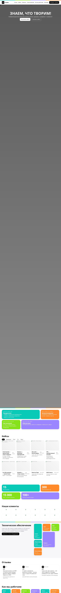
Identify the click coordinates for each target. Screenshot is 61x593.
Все (3, 439)
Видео (22, 439)
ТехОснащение (30, 2)
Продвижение (8, 439)
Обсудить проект (54, 2)
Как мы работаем (39, 2)
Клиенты (24, 2)
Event (14, 439)
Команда (46, 2)
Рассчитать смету (25, 19)
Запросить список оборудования (10, 534)
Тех (18, 439)
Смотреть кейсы (36, 19)
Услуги (15, 2)
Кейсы (19, 2)
